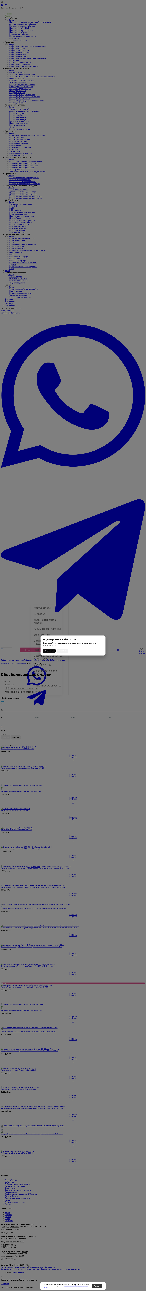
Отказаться (62, 651)
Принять (97, 1286)
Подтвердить (49, 651)
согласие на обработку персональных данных (66, 1286)
